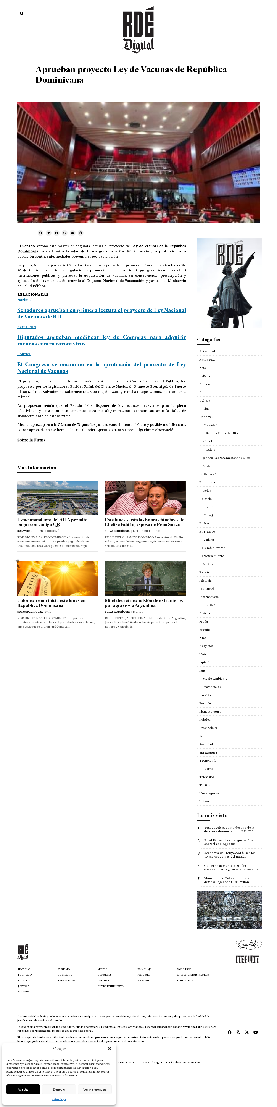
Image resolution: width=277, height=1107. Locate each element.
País (202, 671)
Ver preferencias (94, 1089)
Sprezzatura (208, 752)
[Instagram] (238, 1032)
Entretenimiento (211, 556)
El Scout (205, 523)
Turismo (205, 785)
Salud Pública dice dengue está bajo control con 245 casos (230, 842)
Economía (207, 482)
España (205, 572)
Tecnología (207, 760)
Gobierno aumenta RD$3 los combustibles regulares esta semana (231, 867)
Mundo (204, 630)
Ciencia (205, 384)
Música (208, 564)
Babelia (204, 376)
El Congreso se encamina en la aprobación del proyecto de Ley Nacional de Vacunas (101, 367)
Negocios (206, 646)
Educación (207, 507)
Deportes (206, 417)
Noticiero (206, 654)
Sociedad (206, 744)
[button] (109, 1049)
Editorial (206, 499)
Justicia (204, 613)
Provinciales (212, 687)
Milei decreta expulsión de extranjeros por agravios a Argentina (144, 603)
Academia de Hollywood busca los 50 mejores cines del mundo (230, 854)
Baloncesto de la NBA (222, 433)
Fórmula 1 (210, 425)
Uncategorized (210, 793)
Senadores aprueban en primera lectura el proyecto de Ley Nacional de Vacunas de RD (101, 313)
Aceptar (23, 1089)
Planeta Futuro (210, 711)
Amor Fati (207, 359)
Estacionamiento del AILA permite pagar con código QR (52, 522)
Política (24, 354)
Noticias (24, 969)
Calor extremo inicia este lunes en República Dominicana (51, 603)
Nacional (24, 299)
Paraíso (205, 695)
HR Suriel (206, 589)
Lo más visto (212, 815)
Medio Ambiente (215, 679)
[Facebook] (230, 1032)
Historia (205, 581)
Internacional (209, 597)
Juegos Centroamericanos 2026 (226, 458)
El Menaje (206, 515)
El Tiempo (207, 531)
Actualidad (26, 327)
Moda (203, 621)
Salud (203, 736)
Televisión (207, 777)
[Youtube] (255, 1032)
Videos (204, 801)
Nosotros (184, 969)
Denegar (59, 1089)
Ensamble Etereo (212, 548)
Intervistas (207, 605)
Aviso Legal (59, 1099)
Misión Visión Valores (193, 974)
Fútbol (207, 441)
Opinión (205, 662)
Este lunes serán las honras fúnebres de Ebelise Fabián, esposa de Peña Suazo (144, 522)
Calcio (210, 450)
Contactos (185, 980)
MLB (206, 466)
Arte (202, 368)
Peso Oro (206, 703)
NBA (202, 638)
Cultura (204, 400)
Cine (202, 392)
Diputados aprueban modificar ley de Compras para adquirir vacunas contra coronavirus (101, 340)
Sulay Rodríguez (30, 531)
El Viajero (206, 540)
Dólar (207, 490)
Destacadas (207, 474)
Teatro (208, 769)
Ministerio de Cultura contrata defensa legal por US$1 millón (227, 880)
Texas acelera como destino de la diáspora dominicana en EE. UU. (229, 829)
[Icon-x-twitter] (247, 1032)
